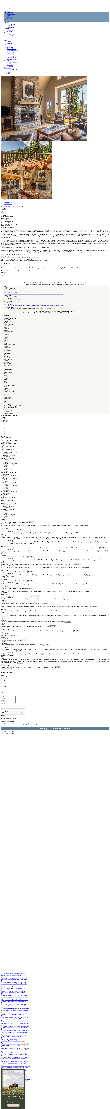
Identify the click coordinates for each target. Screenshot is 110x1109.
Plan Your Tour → (13, 1105)
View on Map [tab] (7, 289)
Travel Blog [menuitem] (7, 73)
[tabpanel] (55, 303)
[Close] (24, 1071)
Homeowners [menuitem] (7, 68)
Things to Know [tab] (8, 287)
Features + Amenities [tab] (9, 288)
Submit (3, 715)
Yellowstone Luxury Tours (10, 292)
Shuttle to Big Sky (8, 304)
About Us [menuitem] (6, 60)
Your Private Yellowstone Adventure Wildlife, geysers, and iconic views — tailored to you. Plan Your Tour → (35, 294)
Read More (30, 522)
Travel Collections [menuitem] (8, 47)
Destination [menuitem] (7, 11)
